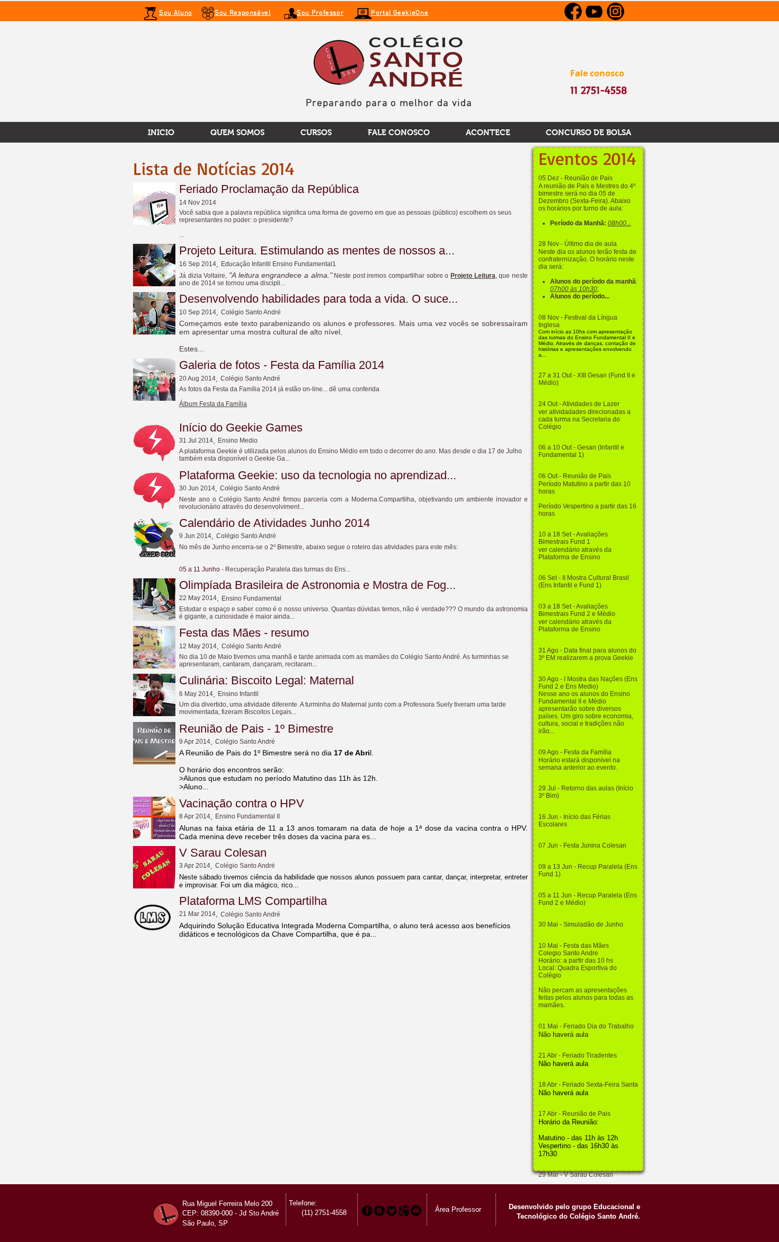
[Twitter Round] (391, 1210)
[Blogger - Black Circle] (379, 1210)
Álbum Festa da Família (213, 404)
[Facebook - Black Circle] (367, 1210)
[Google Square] (404, 1210)
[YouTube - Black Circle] (416, 1210)
